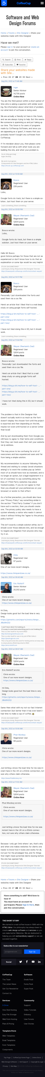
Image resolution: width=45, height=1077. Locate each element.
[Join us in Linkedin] (39, 962)
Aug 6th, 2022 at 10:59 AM (12, 174)
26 (9, 77)
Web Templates (8, 1036)
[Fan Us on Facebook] (27, 962)
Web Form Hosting (9, 1019)
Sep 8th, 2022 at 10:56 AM (12, 729)
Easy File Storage (9, 1014)
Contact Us (7, 993)
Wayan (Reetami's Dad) (23, 215)
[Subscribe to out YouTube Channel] (33, 962)
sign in (10, 47)
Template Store (9, 1031)
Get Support (23, 1062)
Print (18, 60)
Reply (28, 60)
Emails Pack (28, 980)
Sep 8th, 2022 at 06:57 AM (12, 649)
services (32, 930)
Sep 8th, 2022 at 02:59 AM (12, 549)
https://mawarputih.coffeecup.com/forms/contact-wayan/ (21, 271)
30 (23, 77)
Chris (15, 555)
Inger (15, 87)
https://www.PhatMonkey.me (11, 778)
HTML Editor (7, 927)
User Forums (29, 1019)
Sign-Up (32, 952)
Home (3, 33)
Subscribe (8, 65)
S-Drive (5, 1005)
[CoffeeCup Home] (24, 3)
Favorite (21, 65)
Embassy (27, 1014)
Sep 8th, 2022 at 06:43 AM (12, 577)
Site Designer (23, 33)
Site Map (14, 1066)
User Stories (29, 1024)
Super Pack (28, 989)
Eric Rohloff (18, 583)
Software (28, 975)
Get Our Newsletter (10, 989)
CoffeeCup (7, 975)
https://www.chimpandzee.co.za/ (15, 573)
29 (20, 77)
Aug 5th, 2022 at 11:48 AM (11, 81)
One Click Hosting (9, 1010)
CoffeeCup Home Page (21, 1057)
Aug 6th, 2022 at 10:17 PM (11, 277)
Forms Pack (28, 984)
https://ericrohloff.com (9, 645)
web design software (16, 930)
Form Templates (8, 1045)
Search (7, 60)
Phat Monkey (19, 735)
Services (6, 1000)
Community (29, 1000)
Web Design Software (9, 1062)
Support (27, 1005)
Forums (11, 33)
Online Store (36, 1057)
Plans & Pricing (8, 1024)
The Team (6, 980)
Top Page (7, 1057)
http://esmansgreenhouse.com (12, 634)
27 (13, 77)
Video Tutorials (30, 1010)
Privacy (5, 1066)
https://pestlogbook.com (10, 638)
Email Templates (8, 1040)
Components (7, 1050)
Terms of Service (24, 1072)
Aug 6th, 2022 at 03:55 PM (12, 209)
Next (28, 77)
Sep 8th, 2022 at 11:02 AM (11, 782)
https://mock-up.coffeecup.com (12, 166)
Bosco (16, 180)
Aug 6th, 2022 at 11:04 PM (11, 340)
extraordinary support (25, 936)
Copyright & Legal (37, 1062)
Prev (5, 77)
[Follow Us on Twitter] (21, 962)
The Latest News (9, 984)
